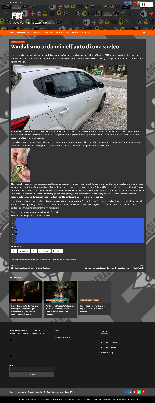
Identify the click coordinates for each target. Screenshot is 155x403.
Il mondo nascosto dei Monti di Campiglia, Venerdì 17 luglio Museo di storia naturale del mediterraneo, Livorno (24, 310)
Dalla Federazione (51, 300)
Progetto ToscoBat (62, 337)
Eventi (14, 300)
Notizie (22, 42)
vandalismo (72, 259)
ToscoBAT (85, 32)
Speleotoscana (62, 259)
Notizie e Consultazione (66, 32)
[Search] (144, 32)
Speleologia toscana (49, 259)
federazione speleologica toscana (27, 259)
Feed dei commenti (109, 348)
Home (11, 32)
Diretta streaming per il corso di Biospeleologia (30, 266)
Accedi (104, 338)
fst (41, 259)
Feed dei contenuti (109, 343)
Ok (137, 399)
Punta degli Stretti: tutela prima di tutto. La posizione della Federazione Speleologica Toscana (60, 310)
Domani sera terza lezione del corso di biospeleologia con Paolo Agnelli (114, 266)
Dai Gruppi (15, 42)
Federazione (22, 32)
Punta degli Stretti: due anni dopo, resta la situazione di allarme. (92, 309)
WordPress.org (107, 353)
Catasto (47, 32)
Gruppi (35, 32)
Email (11, 365)
